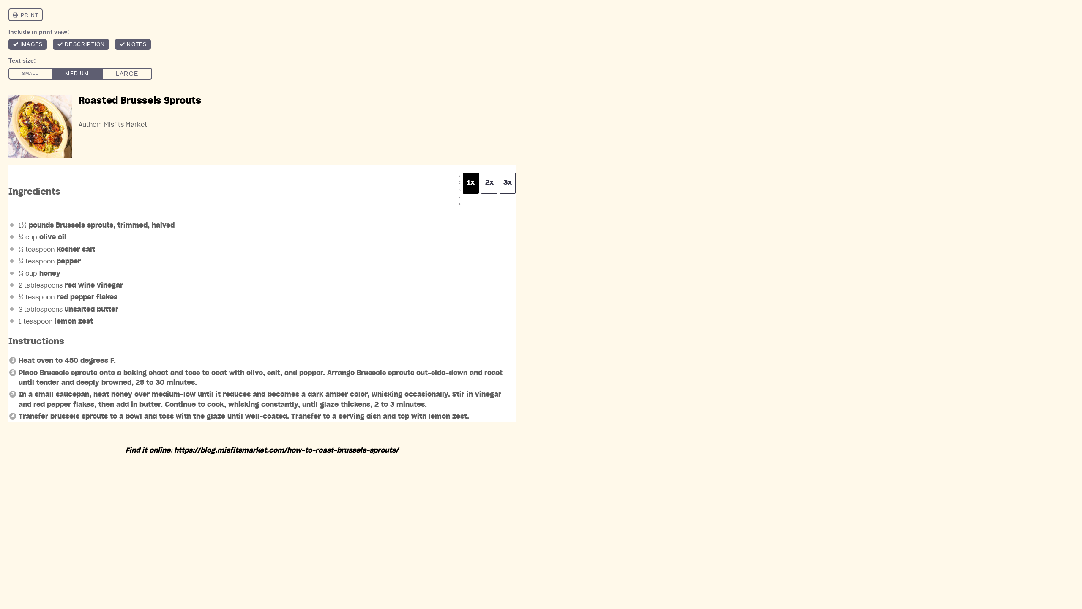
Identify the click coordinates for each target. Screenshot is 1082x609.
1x (471, 182)
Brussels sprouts (84, 225)
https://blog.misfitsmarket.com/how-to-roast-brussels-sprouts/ (286, 450)
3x (507, 182)
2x (489, 182)
